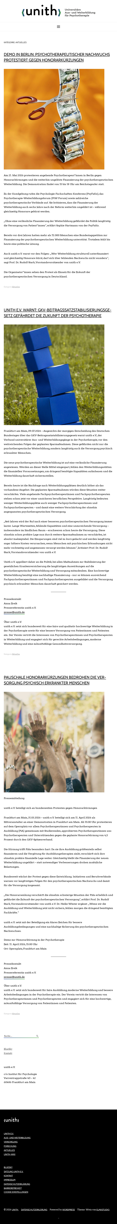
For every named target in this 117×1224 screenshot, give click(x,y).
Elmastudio (102, 1209)
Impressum (9, 1179)
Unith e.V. (9, 1133)
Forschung (10, 1146)
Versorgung (11, 1141)
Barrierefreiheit (13, 1188)
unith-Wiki (9, 1154)
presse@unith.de (14, 612)
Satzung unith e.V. (13, 1171)
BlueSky (8, 1049)
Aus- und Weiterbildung (17, 1137)
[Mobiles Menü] (58, 26)
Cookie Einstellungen (16, 1192)
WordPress (68, 1209)
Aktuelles (16, 287)
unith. (15, 1209)
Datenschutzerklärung (17, 1184)
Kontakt (8, 1053)
